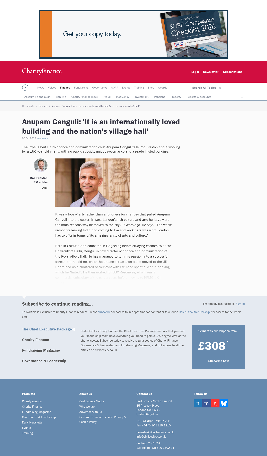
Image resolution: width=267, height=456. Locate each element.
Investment (141, 97)
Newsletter (211, 72)
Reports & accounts (198, 97)
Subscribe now (218, 361)
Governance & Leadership (44, 360)
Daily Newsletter (32, 422)
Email (44, 187)
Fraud (107, 97)
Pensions (159, 97)
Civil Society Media (91, 401)
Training (139, 87)
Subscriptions (232, 72)
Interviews (42, 138)
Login (195, 72)
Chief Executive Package (195, 312)
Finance (65, 87)
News (40, 87)
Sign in (240, 304)
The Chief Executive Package (47, 329)
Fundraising (81, 87)
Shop (151, 87)
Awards (162, 87)
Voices (52, 87)
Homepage (28, 106)
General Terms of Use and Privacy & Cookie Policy (102, 419)
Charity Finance (35, 339)
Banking (61, 97)
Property (176, 97)
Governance (99, 87)
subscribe (104, 312)
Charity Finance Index (84, 97)
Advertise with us (90, 412)
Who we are (87, 406)
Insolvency (122, 97)
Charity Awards (32, 401)
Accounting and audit (37, 97)
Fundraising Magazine (41, 350)
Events (126, 87)
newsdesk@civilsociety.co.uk (155, 432)
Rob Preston (38, 178)
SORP (114, 87)
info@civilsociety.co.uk (151, 436)
